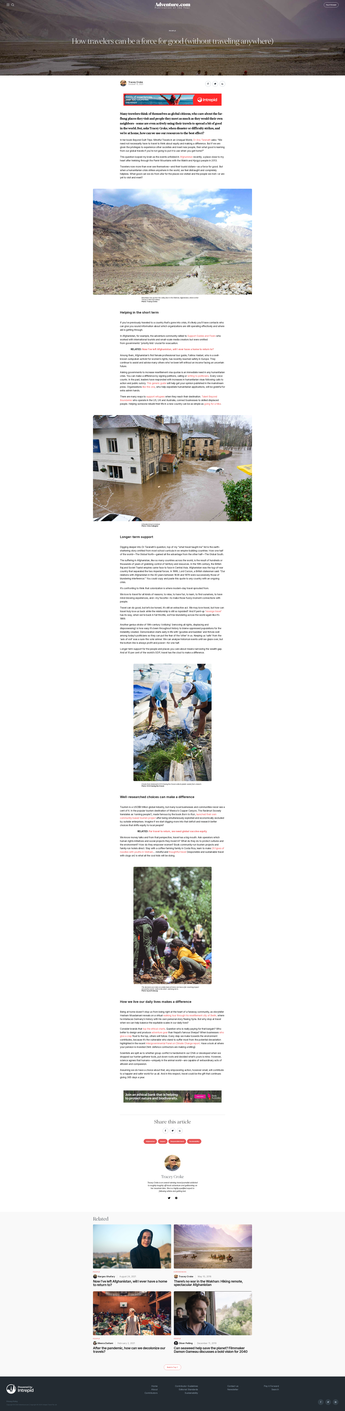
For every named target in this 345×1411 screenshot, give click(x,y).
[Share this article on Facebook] (208, 84)
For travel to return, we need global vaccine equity (178, 831)
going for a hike (212, 403)
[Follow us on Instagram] (336, 1402)
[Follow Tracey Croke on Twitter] (169, 1199)
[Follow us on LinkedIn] (222, 84)
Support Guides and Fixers (201, 335)
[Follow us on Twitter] (328, 1402)
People (172, 31)
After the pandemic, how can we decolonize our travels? (129, 1350)
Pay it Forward (331, 5)
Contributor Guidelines (186, 1386)
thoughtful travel (177, 851)
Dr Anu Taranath (202, 139)
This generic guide (156, 383)
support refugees (155, 396)
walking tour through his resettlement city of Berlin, (190, 1015)
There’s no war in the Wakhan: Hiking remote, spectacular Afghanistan (208, 1283)
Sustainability (194, 1141)
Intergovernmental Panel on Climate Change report (173, 1043)
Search (275, 1389)
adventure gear (159, 1032)
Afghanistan (186, 156)
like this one (148, 386)
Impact (162, 1141)
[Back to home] (172, 5)
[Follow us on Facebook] (321, 1402)
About (154, 1389)
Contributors (151, 1393)
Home (154, 1386)
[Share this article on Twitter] (215, 84)
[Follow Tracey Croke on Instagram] (176, 1199)
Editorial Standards (188, 1389)
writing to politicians (198, 375)
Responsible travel (177, 1141)
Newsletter (232, 1389)
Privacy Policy (12, 1401)
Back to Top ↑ (172, 1367)
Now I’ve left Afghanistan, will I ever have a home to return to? (178, 349)
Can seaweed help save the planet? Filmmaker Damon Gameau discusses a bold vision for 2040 (210, 1350)
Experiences (180, 1272)
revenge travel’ (214, 611)
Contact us (232, 1386)
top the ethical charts (154, 1028)
